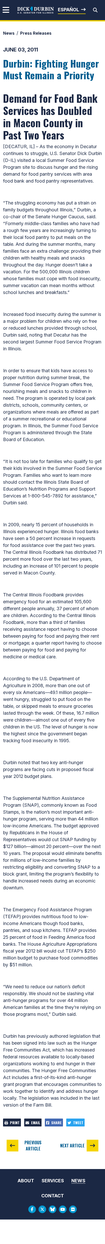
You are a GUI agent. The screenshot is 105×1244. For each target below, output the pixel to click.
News (9, 33)
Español (68, 9)
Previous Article (33, 1145)
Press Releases (35, 33)
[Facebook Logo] (32, 1209)
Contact (52, 1195)
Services (53, 1180)
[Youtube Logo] (63, 1209)
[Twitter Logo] (42, 1209)
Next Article (72, 1146)
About (26, 1180)
